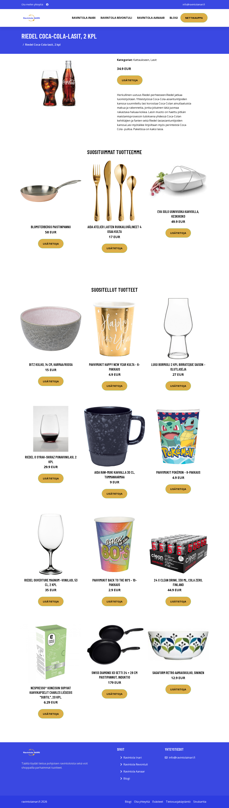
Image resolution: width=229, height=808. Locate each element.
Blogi (174, 18)
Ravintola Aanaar (151, 18)
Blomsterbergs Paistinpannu (51, 227)
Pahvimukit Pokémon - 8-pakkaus (178, 472)
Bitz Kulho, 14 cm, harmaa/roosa (51, 364)
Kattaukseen (141, 60)
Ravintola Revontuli (116, 18)
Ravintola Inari (84, 18)
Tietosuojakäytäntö (178, 801)
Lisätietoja (130, 80)
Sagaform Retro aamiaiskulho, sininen (178, 673)
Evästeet (157, 801)
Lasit (154, 60)
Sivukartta (199, 801)
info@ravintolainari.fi (194, 4)
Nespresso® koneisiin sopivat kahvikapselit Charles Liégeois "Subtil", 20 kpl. (51, 692)
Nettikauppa (194, 17)
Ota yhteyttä (142, 801)
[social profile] (47, 4)
